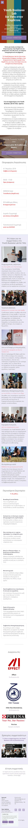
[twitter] (20, 810)
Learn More (4, 819)
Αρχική (3, 799)
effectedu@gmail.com (20, 799)
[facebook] (16, 810)
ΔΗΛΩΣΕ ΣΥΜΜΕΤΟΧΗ (14, 38)
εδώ (19, 775)
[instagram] (23, 810)
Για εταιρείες (5, 805)
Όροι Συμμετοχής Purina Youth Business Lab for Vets (7, 812)
